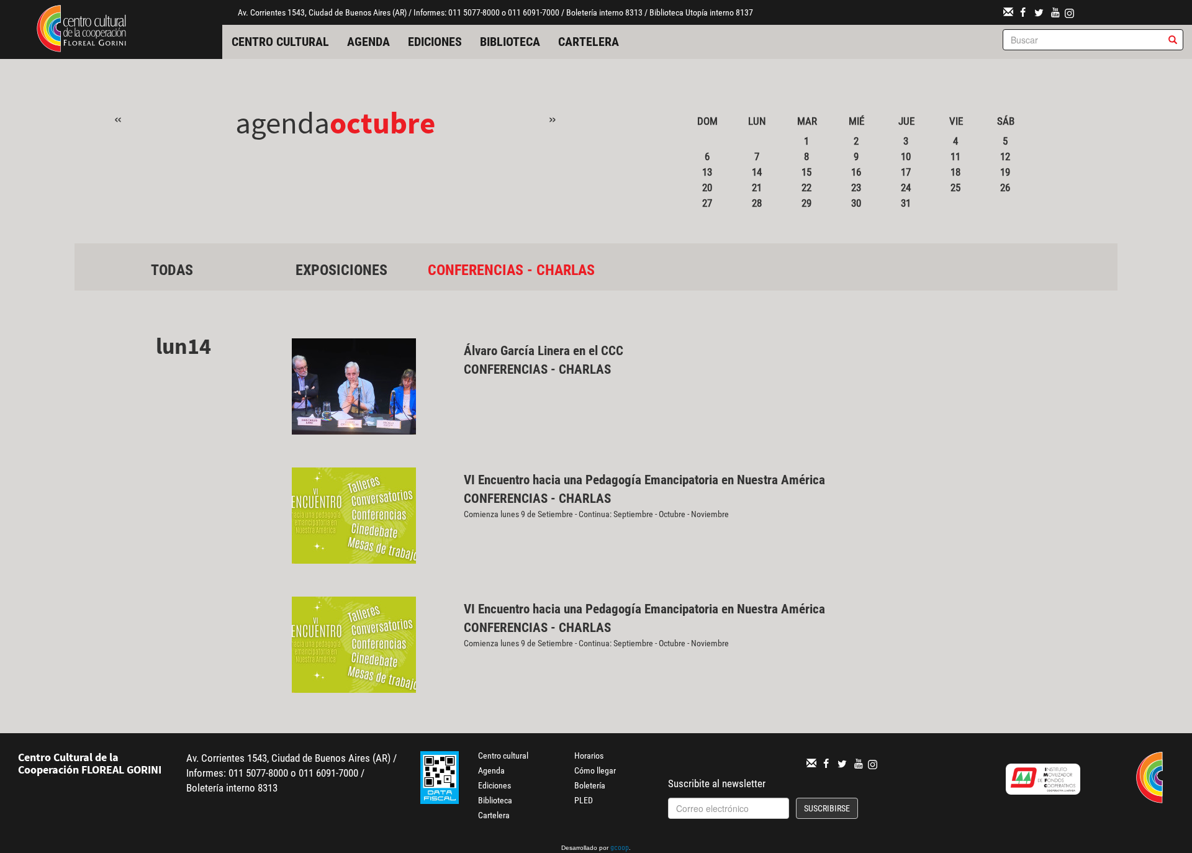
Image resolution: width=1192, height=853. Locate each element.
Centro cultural (280, 41)
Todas (172, 270)
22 (806, 187)
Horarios (588, 755)
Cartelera (588, 41)
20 (707, 187)
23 (856, 187)
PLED (583, 800)
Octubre (382, 123)
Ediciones (435, 41)
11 (955, 156)
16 (856, 172)
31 (906, 203)
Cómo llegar (595, 770)
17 (906, 172)
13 (707, 172)
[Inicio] (81, 27)
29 (806, 203)
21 (757, 187)
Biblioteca (510, 41)
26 (1005, 187)
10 (906, 156)
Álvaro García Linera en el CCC (543, 350)
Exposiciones (341, 270)
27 (707, 203)
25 (955, 187)
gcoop (619, 849)
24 (906, 187)
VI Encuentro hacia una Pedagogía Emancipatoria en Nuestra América (644, 479)
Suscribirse (827, 808)
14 (757, 172)
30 (856, 203)
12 (1005, 156)
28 (757, 203)
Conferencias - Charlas (511, 270)
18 (955, 172)
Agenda (368, 41)
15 (806, 172)
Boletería (589, 785)
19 (1005, 172)
